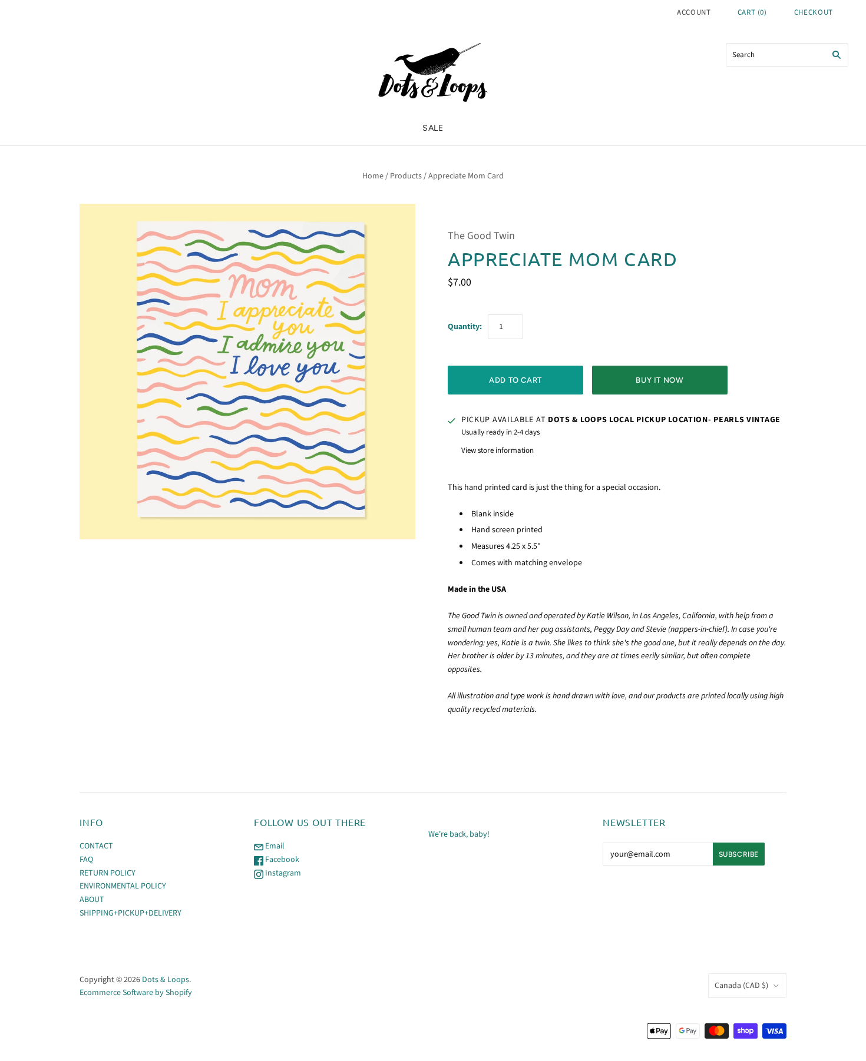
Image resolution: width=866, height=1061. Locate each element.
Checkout (813, 12)
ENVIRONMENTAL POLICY (123, 886)
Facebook (281, 860)
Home (373, 176)
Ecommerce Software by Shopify (136, 993)
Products (406, 176)
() (752, 12)
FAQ (86, 860)
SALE (433, 128)
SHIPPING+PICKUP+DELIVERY (130, 913)
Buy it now (660, 380)
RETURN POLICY (107, 873)
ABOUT (92, 900)
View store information (497, 450)
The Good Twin (481, 235)
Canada (741, 986)
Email (274, 846)
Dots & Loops (165, 980)
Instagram (282, 873)
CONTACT (96, 846)
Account (694, 12)
